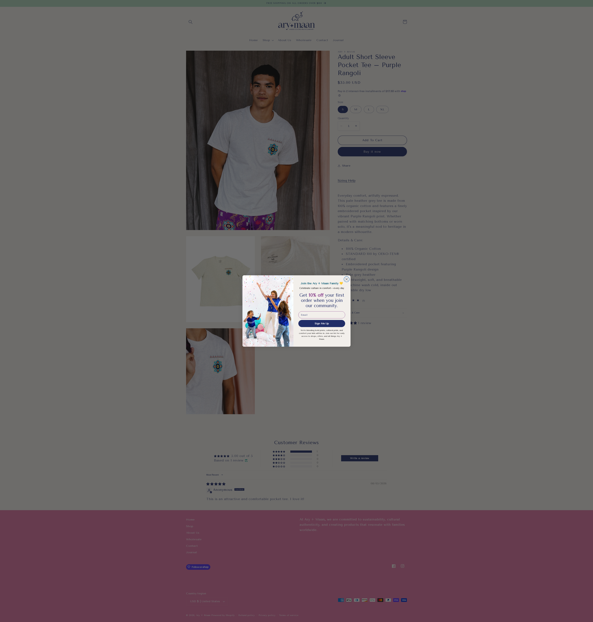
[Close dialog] (346, 279)
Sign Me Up (322, 323)
